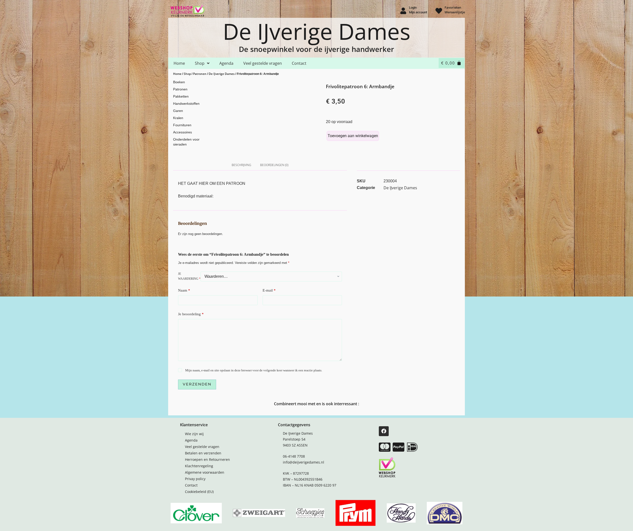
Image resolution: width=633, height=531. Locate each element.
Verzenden (197, 384)
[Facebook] (384, 431)
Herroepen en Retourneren (207, 459)
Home (179, 63)
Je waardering (189, 276)
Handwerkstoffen (186, 104)
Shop (199, 63)
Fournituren (182, 125)
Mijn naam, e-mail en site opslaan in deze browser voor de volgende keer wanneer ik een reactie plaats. (253, 370)
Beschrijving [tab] (241, 165)
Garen (178, 111)
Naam (184, 290)
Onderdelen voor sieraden (186, 141)
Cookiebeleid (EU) (199, 491)
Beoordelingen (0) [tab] (274, 165)
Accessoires (182, 132)
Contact (299, 63)
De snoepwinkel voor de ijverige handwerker (316, 49)
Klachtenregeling (199, 466)
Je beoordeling (191, 314)
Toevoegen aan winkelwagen (353, 135)
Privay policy (195, 478)
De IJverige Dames (316, 31)
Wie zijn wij (194, 433)
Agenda (226, 63)
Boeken (179, 82)
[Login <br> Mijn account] (403, 10)
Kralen (178, 118)
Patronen (199, 74)
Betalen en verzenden (203, 453)
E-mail (269, 290)
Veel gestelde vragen (262, 63)
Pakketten (181, 96)
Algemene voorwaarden (204, 472)
